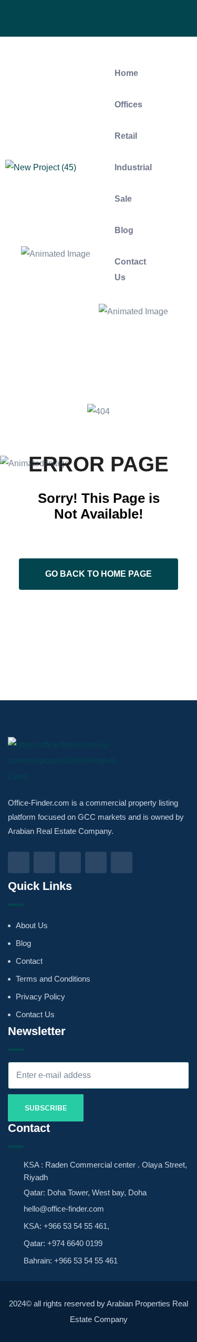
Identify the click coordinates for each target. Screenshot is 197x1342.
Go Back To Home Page (98, 573)
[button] (123, 50)
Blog (124, 230)
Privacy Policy (40, 996)
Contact (29, 960)
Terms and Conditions (53, 978)
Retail (126, 135)
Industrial (133, 167)
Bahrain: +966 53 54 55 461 (71, 1260)
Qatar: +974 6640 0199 (63, 1243)
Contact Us (130, 269)
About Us (32, 925)
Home (126, 73)
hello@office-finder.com (64, 1208)
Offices (128, 104)
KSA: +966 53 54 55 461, (66, 1226)
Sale (123, 198)
